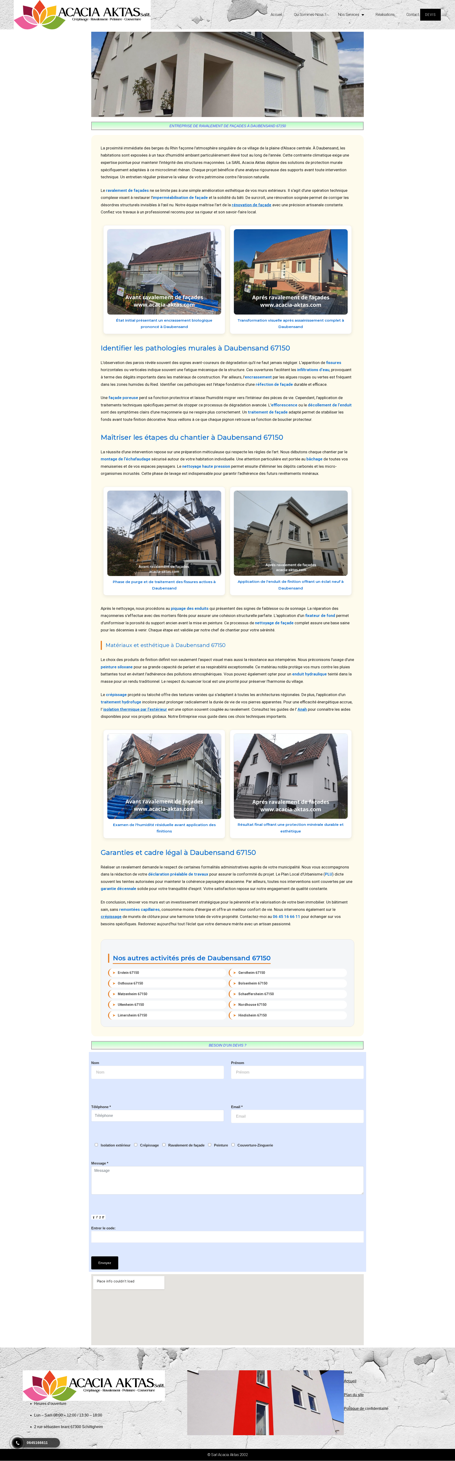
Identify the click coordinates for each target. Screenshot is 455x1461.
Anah (302, 709)
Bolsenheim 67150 (250, 983)
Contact (412, 14)
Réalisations (385, 14)
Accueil (276, 14)
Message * (99, 1163)
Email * (237, 1107)
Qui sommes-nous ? (310, 14)
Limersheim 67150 (130, 1015)
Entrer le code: (103, 1228)
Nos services (348, 14)
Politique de (354, 1409)
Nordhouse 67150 (249, 1005)
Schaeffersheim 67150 (253, 994)
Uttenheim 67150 (128, 1005)
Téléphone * (101, 1107)
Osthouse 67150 (128, 983)
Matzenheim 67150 (130, 994)
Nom (95, 1063)
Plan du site (354, 1395)
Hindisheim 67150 (250, 1015)
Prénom (237, 1063)
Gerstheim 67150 (249, 973)
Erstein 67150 (126, 973)
